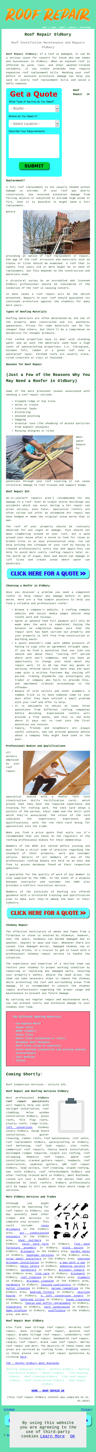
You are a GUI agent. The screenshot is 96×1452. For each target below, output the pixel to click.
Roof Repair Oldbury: (22, 54)
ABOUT (62, 27)
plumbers (83, 1277)
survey (33, 280)
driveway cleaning (40, 1281)
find (18, 1327)
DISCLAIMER (85, 27)
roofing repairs (61, 552)
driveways (28, 1251)
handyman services (40, 1255)
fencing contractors (56, 1284)
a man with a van (72, 1262)
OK (72, 1436)
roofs (53, 354)
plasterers (14, 1307)
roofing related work (31, 1175)
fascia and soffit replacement (48, 1303)
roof (73, 263)
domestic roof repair (46, 1157)
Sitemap (9, 1409)
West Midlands (78, 1175)
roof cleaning (53, 1168)
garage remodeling (64, 1288)
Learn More (52, 1436)
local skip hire (35, 1244)
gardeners (13, 1284)
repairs (36, 498)
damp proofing (16, 1310)
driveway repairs (72, 1270)
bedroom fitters (42, 1292)
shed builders (29, 1240)
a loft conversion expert (62, 1295)
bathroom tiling (32, 1299)
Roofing (11, 318)
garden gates (80, 1251)
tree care (42, 1273)
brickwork (78, 1273)
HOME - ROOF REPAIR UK (47, 1390)
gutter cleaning (18, 1288)
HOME (44, 27)
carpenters (28, 1270)
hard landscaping (57, 1307)
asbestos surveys (72, 1266)
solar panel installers (23, 1258)
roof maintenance (56, 1138)
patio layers (29, 1266)
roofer (10, 596)
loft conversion (19, 1127)
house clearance (78, 1299)
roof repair (45, 294)
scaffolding (56, 1310)
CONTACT (72, 27)
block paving (73, 1247)
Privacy (86, 1409)
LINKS (53, 27)
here (23, 1357)
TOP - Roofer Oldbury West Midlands (32, 1363)
